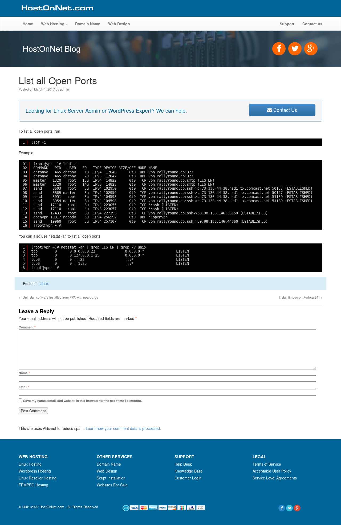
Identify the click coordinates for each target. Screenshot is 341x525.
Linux (44, 283)
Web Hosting (52, 23)
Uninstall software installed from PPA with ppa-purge (58, 297)
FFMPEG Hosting (33, 484)
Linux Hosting (30, 464)
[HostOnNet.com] (57, 14)
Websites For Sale (112, 484)
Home (28, 23)
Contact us (312, 23)
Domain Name (87, 23)
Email (24, 386)
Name (24, 373)
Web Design (119, 23)
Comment (27, 327)
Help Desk (183, 464)
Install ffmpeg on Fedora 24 (300, 297)
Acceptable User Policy (272, 471)
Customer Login (187, 478)
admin (64, 89)
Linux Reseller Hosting (37, 478)
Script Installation (111, 478)
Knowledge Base (188, 471)
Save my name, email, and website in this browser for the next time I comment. (82, 400)
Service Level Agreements (275, 478)
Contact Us (284, 109)
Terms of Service (267, 464)
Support (287, 23)
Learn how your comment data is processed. (123, 428)
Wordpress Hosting (35, 471)
